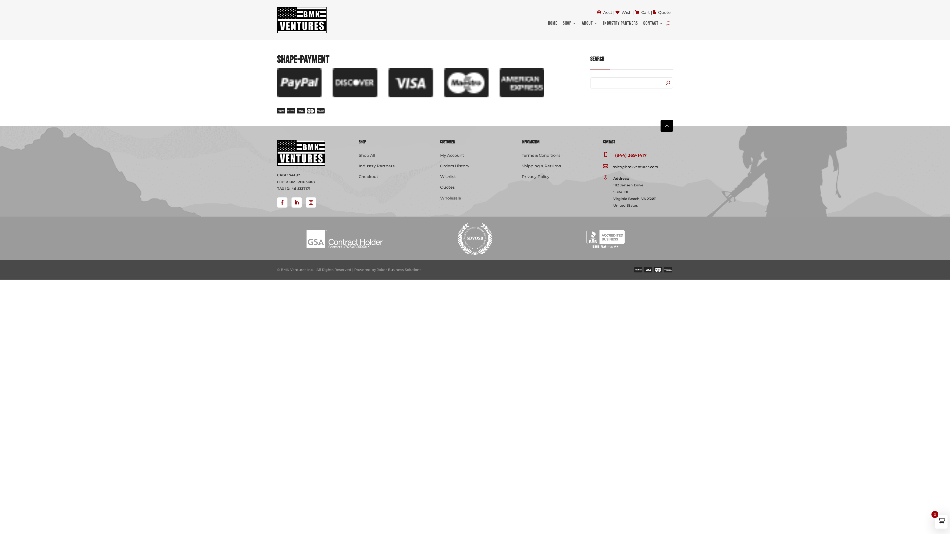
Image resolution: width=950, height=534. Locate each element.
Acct (607, 12)
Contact (650, 24)
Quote (664, 12)
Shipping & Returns (541, 166)
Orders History (454, 166)
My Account (452, 155)
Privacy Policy (535, 176)
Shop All (367, 155)
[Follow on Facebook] (282, 202)
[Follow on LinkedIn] (296, 202)
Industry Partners (620, 24)
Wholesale (450, 198)
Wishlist (448, 176)
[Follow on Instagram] (311, 202)
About (587, 24)
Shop (567, 24)
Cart (645, 12)
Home (552, 24)
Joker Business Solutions (399, 269)
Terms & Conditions (541, 155)
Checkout (368, 176)
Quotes (447, 187)
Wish (626, 12)
